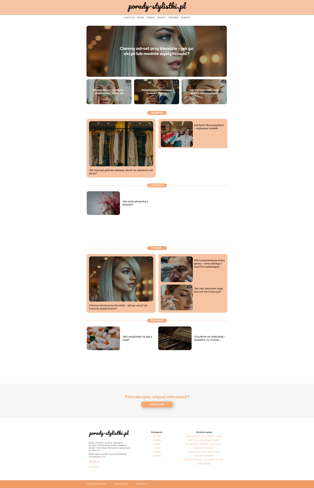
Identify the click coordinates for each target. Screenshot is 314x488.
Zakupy (161, 17)
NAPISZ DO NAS (157, 404)
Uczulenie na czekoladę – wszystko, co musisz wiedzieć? (209, 338)
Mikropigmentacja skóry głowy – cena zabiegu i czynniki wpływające (209, 263)
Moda (140, 17)
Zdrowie (173, 17)
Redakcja (94, 461)
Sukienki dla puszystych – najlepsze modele (209, 127)
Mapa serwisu (122, 484)
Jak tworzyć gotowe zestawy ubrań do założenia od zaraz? (121, 172)
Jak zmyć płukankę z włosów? (135, 203)
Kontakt (93, 466)
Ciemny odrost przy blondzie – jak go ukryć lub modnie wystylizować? (156, 51)
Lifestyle (129, 17)
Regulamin (142, 484)
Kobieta (185, 17)
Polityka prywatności (96, 484)
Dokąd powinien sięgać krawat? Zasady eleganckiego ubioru (157, 92)
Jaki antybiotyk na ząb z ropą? (137, 338)
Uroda (151, 17)
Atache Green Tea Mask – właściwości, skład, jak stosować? (109, 92)
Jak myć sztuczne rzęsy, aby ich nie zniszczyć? (204, 92)
